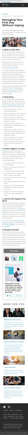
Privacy (5, 416)
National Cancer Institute (9, 428)
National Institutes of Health (15, 426)
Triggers (4, 151)
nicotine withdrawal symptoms (14, 105)
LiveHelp (9, 93)
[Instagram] (10, 407)
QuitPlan (11, 410)
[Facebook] (5, 407)
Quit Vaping (5, 14)
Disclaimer (6, 418)
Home (4, 414)
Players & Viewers (19, 416)
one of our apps (11, 89)
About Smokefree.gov (12, 414)
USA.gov (19, 428)
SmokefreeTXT (18, 88)
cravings (4, 106)
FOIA (20, 414)
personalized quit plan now (11, 67)
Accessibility (11, 416)
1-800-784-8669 (9, 224)
